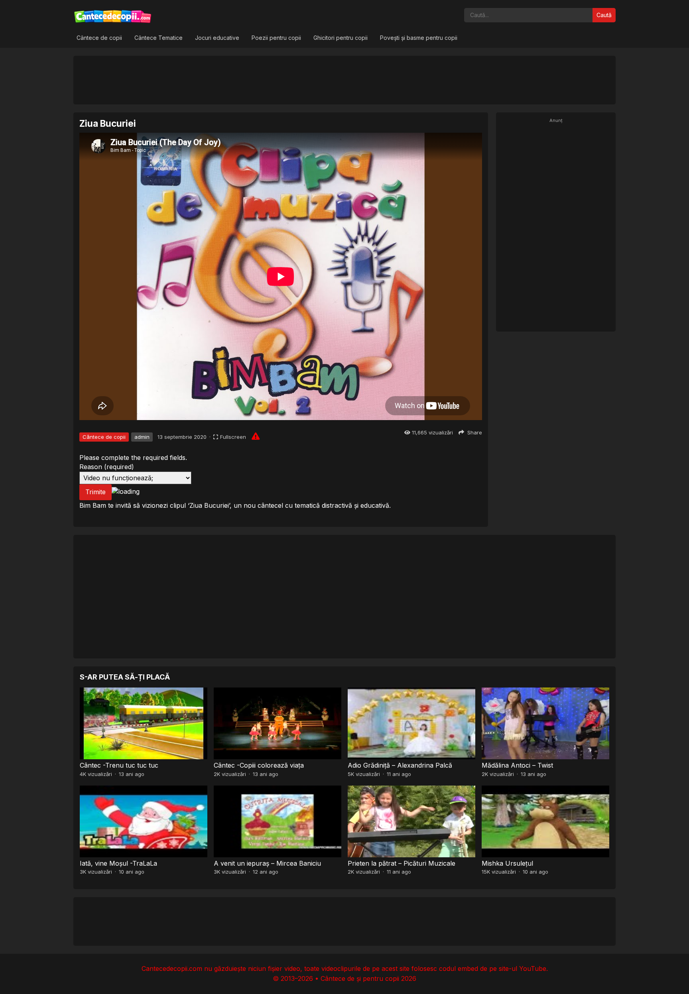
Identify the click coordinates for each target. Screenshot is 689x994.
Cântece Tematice (158, 37)
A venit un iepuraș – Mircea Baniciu (267, 863)
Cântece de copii (99, 37)
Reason (106, 467)
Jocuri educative (217, 37)
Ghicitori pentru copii (340, 37)
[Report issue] (256, 436)
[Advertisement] (344, 80)
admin (142, 437)
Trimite (95, 492)
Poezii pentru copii (276, 37)
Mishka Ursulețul (507, 863)
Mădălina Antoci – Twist (517, 765)
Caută (604, 15)
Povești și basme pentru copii (418, 37)
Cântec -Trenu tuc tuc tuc (119, 765)
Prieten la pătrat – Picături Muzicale (401, 863)
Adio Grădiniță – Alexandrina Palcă (400, 765)
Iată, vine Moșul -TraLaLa (118, 863)
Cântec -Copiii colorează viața (259, 765)
